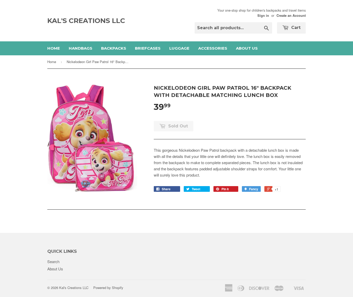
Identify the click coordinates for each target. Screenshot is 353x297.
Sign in (263, 15)
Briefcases (147, 48)
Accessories (212, 48)
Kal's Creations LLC (86, 21)
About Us (247, 48)
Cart (295, 27)
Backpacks (113, 48)
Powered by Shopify (108, 287)
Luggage (179, 48)
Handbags (80, 48)
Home (53, 48)
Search (53, 261)
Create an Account (291, 15)
